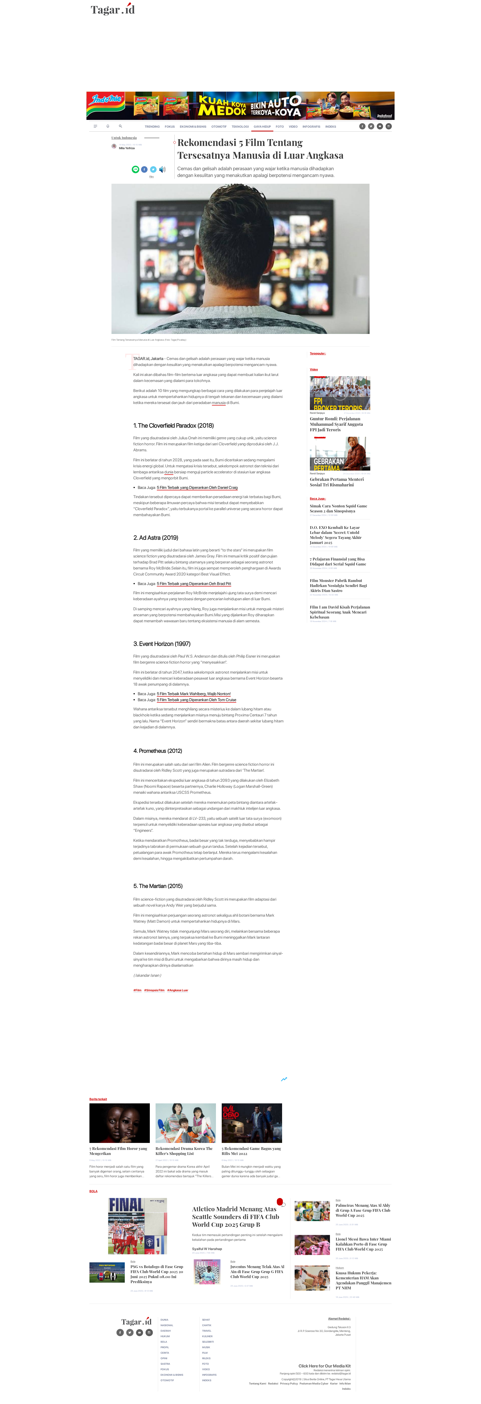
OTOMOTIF (219, 126)
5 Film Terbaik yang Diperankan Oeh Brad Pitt (194, 583)
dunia (168, 472)
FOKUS (170, 126)
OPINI (164, 1358)
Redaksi (273, 1383)
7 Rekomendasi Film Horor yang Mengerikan (118, 1150)
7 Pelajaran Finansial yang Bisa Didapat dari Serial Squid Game (338, 561)
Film (151, 176)
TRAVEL (206, 1330)
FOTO (280, 126)
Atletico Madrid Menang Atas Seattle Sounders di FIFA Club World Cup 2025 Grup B (235, 1216)
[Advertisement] (240, 54)
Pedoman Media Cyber (314, 1383)
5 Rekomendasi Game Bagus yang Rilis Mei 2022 (251, 1150)
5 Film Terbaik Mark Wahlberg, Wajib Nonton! (194, 693)
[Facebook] (362, 126)
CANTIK (206, 1325)
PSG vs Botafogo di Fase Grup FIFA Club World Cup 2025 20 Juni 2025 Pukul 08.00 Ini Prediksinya (157, 1274)
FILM (205, 1352)
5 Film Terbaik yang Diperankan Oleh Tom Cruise (196, 699)
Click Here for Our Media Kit (325, 1365)
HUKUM (165, 1336)
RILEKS (206, 1358)
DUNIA (164, 1319)
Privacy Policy (289, 1383)
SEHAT (206, 1319)
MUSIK (206, 1347)
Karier (334, 1383)
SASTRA (165, 1363)
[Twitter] (371, 126)
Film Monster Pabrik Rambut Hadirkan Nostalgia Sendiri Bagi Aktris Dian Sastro (338, 584)
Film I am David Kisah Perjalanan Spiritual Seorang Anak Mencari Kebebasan (340, 611)
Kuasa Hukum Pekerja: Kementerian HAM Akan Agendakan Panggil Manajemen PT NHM (363, 1280)
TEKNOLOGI (240, 126)
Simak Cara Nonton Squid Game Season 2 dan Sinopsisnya (338, 508)
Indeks (346, 1388)
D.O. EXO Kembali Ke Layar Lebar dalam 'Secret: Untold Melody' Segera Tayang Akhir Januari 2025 (336, 534)
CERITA (165, 1352)
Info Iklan (345, 1383)
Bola (133, 1261)
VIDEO (293, 126)
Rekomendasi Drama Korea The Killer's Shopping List (184, 1150)
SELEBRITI (208, 1341)
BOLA (93, 1191)
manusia (219, 402)
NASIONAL (167, 1325)
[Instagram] (389, 126)
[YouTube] (380, 126)
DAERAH (166, 1330)
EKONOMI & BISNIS (193, 126)
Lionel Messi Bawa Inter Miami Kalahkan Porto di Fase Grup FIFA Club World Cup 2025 (363, 1243)
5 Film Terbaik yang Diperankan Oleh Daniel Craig (197, 487)
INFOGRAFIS (311, 126)
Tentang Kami (257, 1383)
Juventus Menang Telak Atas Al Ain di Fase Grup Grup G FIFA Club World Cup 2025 (257, 1271)
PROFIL (165, 1347)
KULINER (207, 1336)
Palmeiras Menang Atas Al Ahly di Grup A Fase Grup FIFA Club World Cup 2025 (363, 1209)
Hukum (340, 1267)
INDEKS (330, 126)
